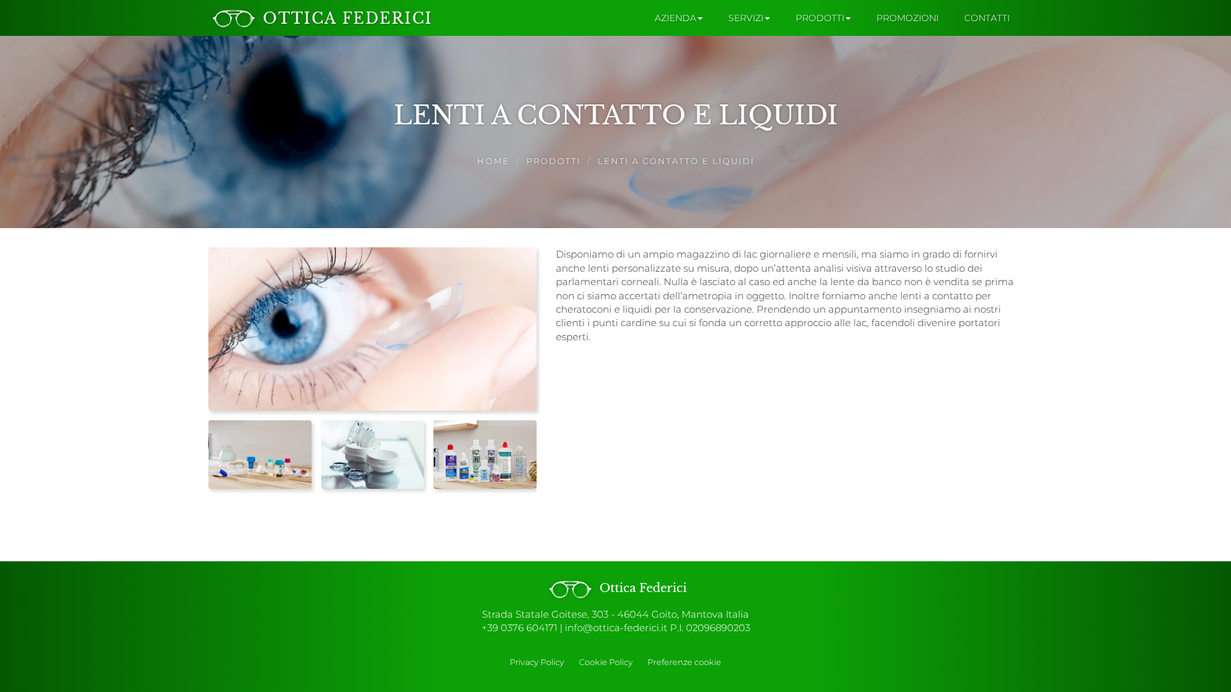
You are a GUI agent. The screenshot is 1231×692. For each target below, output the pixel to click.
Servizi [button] (746, 18)
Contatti (987, 18)
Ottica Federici (641, 588)
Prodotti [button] (820, 18)
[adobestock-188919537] (372, 454)
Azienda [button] (675, 18)
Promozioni (907, 18)
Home (493, 161)
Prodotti (553, 161)
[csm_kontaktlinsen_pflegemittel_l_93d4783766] (485, 454)
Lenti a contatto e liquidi (676, 161)
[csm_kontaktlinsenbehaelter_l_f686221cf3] (260, 454)
